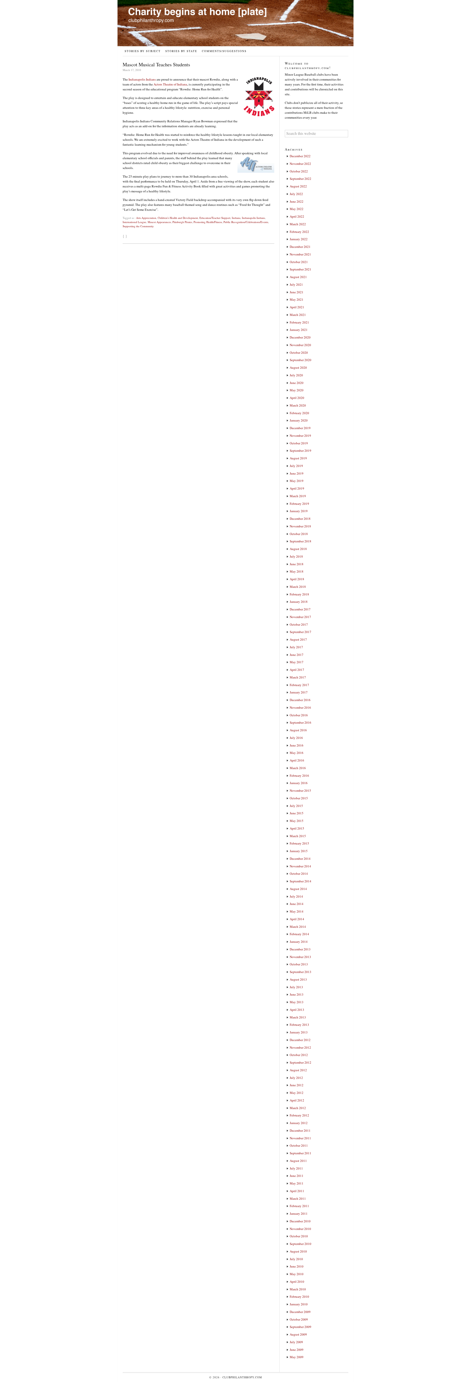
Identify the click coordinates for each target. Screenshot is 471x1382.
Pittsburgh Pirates (182, 222)
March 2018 (298, 586)
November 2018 (300, 526)
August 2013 (298, 979)
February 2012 (299, 1115)
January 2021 (299, 329)
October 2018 (299, 534)
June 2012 (296, 1085)
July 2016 (296, 737)
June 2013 (296, 994)
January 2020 (299, 420)
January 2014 (299, 941)
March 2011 (298, 1198)
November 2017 (300, 617)
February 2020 (299, 413)
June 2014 (296, 904)
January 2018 (299, 601)
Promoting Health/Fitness (208, 222)
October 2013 (299, 964)
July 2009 (296, 1342)
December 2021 (300, 246)
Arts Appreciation (146, 218)
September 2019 (300, 450)
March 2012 (298, 1108)
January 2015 (299, 851)
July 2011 (296, 1168)
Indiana (236, 218)
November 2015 (300, 790)
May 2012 (296, 1092)
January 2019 (299, 511)
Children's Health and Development (178, 218)
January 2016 (299, 783)
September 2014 (300, 881)
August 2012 (298, 1070)
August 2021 (298, 277)
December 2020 (300, 337)
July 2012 (296, 1077)
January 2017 (299, 692)
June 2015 (296, 813)
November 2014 (300, 866)
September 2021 (300, 269)
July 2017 (296, 647)
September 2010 (300, 1243)
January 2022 (299, 239)
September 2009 (300, 1327)
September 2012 (300, 1062)
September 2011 (300, 1153)
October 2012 (299, 1055)
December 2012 (300, 1040)
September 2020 (300, 360)
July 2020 (296, 375)
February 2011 (299, 1206)
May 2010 (296, 1274)
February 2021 (299, 322)
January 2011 (299, 1213)
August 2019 (298, 458)
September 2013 (300, 972)
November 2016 (300, 707)
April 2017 (297, 669)
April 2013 (297, 1009)
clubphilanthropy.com (242, 1377)
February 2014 (299, 934)
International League (134, 222)
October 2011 (299, 1145)
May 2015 (296, 820)
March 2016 (298, 768)
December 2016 (300, 700)
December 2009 (300, 1312)
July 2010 (296, 1259)
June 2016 (296, 745)
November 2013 (300, 957)
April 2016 (297, 760)
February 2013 (299, 1024)
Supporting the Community (138, 226)
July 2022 (296, 194)
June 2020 (296, 383)
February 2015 (299, 843)
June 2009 (296, 1349)
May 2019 (296, 481)
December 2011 (300, 1130)
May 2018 (296, 571)
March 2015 (298, 836)
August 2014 (298, 889)
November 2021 (300, 254)
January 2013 (299, 1032)
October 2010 (299, 1236)
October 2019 (299, 443)
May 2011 (296, 1183)
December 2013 (300, 949)
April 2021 (297, 307)
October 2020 (299, 352)
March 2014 (298, 926)
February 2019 (299, 503)
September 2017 (300, 632)
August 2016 (298, 730)
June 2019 (296, 473)
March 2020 (298, 405)
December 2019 (300, 428)
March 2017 (298, 677)
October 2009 (299, 1319)
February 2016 (299, 775)
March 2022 (298, 224)
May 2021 (296, 299)
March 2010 (298, 1289)
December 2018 (300, 518)
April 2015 (297, 828)
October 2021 (299, 262)
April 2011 (297, 1191)
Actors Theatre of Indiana (170, 84)
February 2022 (299, 231)
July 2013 (296, 987)
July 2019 (296, 466)
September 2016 (300, 722)
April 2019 (297, 488)
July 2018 (296, 556)
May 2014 (296, 911)
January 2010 (299, 1304)
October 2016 (299, 715)
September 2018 (300, 541)
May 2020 (296, 390)
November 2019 (300, 435)
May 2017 (296, 662)
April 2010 (297, 1281)
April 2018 (297, 579)
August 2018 (298, 549)
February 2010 (299, 1296)
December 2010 (300, 1221)
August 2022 (298, 186)
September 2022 (300, 178)
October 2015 (299, 798)
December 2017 (300, 609)
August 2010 (298, 1251)
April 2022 (297, 216)
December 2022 (300, 156)
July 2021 (296, 284)
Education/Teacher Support (214, 218)
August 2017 (298, 639)
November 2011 (300, 1138)
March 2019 (298, 496)
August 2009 (298, 1334)
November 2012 (300, 1047)
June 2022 (296, 201)
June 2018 (296, 564)
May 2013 (296, 1002)
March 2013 (298, 1017)
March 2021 (298, 314)
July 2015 (296, 806)
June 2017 (296, 654)
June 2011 (296, 1175)
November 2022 (300, 163)
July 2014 (296, 896)
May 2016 (296, 752)
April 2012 (297, 1100)
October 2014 (299, 873)
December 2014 (300, 858)
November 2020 (300, 345)
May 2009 (296, 1357)
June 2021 (296, 292)
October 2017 (299, 624)
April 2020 (297, 397)
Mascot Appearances (159, 222)
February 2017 (299, 685)
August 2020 (298, 367)
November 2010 (300, 1229)
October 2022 (299, 171)
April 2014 (297, 919)
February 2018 (299, 594)
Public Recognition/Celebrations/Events (245, 222)
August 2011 (298, 1160)
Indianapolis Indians (142, 79)
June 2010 (296, 1266)
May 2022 (296, 209)
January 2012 (299, 1123)
